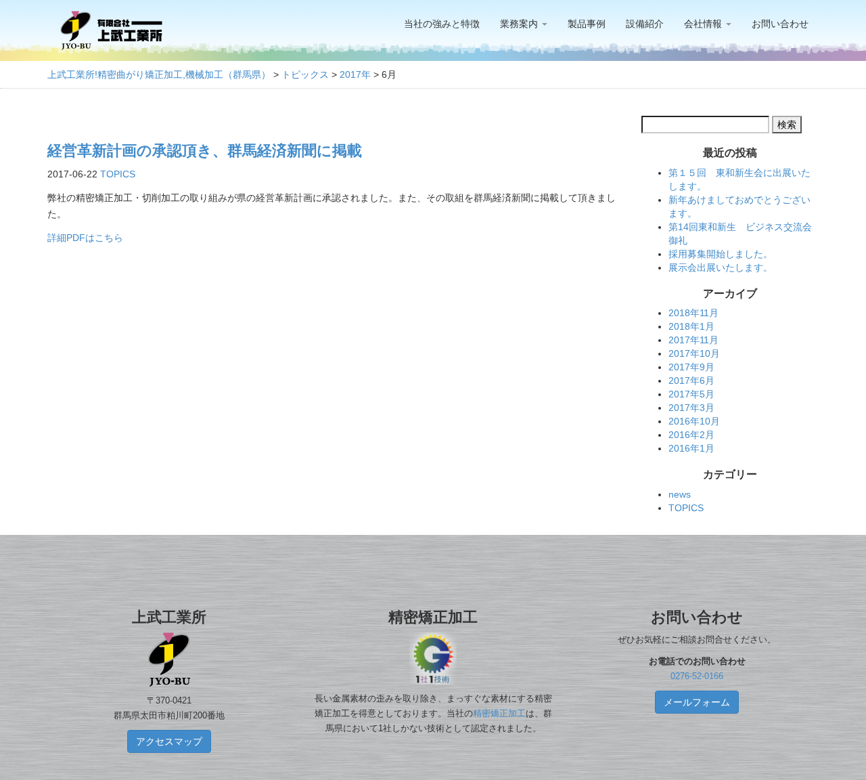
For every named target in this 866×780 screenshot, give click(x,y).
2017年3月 (691, 407)
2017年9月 (691, 367)
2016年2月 (691, 434)
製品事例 (587, 23)
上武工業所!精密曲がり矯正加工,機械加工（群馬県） (159, 74)
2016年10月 (694, 421)
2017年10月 (694, 353)
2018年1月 (691, 326)
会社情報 (704, 23)
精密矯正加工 (499, 713)
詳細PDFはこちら (85, 237)
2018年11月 (693, 312)
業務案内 (520, 23)
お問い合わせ (780, 23)
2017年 (355, 74)
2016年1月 (691, 448)
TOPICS (117, 174)
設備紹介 (645, 23)
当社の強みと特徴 (442, 23)
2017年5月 (691, 394)
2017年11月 (693, 339)
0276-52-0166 (696, 676)
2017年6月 (691, 380)
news (679, 494)
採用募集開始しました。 (720, 253)
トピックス (305, 74)
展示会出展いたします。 (720, 267)
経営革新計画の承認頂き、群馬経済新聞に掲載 (204, 150)
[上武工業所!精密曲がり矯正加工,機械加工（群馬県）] (111, 30)
